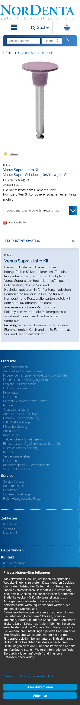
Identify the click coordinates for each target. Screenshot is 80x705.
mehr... (8, 199)
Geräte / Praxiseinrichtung (21, 418)
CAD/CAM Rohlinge (16, 422)
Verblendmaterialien (16, 456)
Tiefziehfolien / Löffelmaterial (22, 439)
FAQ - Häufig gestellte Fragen (22, 498)
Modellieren (11, 435)
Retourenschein (14, 486)
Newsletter (10, 490)
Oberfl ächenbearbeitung (20, 448)
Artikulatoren (11, 431)
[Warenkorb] (66, 27)
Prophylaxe (10, 392)
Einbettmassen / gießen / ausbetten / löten (33, 443)
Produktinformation (22, 241)
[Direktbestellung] (68, 40)
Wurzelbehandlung (16, 409)
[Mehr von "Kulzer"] (11, 153)
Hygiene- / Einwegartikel (20, 384)
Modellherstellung (15, 426)
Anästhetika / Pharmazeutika (22, 371)
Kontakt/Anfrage (14, 563)
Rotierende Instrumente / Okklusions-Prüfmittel (35, 375)
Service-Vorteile (13, 481)
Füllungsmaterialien (16, 388)
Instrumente (11, 397)
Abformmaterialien (15, 367)
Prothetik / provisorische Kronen (25, 401)
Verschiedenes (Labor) (18, 469)
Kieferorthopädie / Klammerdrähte (26, 465)
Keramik (8, 452)
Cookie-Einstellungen (17, 494)
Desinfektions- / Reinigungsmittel (25, 379)
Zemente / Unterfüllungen (21, 414)
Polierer (11, 53)
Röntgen (9, 405)
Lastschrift (10, 532)
